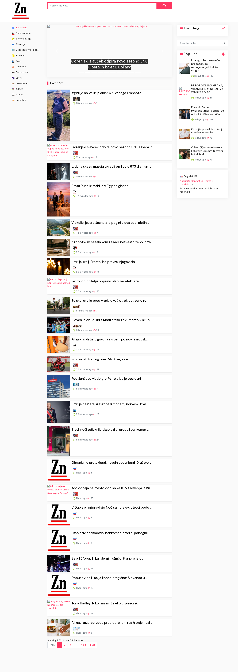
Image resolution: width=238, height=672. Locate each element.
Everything (21, 27)
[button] (56, 51)
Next (83, 644)
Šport (18, 77)
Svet (18, 61)
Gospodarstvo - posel (27, 49)
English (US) (190, 176)
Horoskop (20, 100)
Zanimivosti (21, 72)
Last (92, 644)
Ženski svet (21, 83)
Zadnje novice (23, 33)
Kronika (19, 94)
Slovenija (20, 44)
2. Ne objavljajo (23, 38)
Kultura (19, 88)
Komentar (20, 66)
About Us (185, 180)
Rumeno (20, 55)
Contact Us (197, 180)
